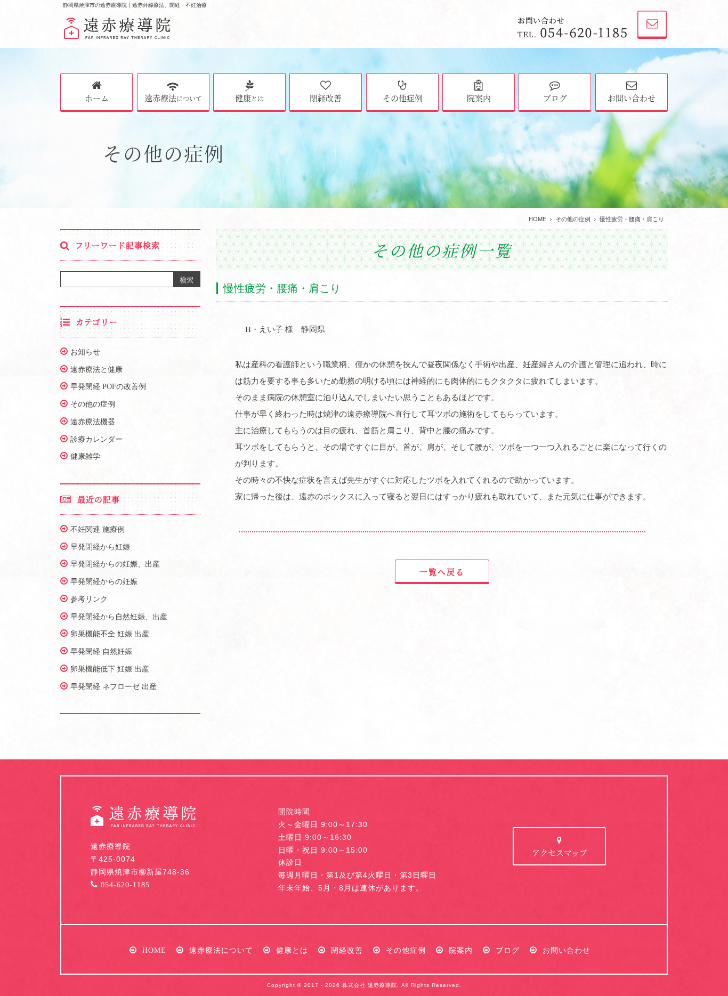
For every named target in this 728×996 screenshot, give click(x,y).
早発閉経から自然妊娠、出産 (118, 616)
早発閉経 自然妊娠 (101, 651)
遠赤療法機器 (92, 421)
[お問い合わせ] (647, 30)
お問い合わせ (632, 97)
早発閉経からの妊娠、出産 (115, 564)
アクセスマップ (559, 852)
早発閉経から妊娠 (100, 546)
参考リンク (89, 599)
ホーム (97, 97)
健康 (249, 97)
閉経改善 (326, 97)
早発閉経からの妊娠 (103, 581)
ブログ (555, 97)
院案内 (479, 97)
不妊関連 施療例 (97, 529)
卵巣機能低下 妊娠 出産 (109, 669)
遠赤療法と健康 (96, 369)
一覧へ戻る (442, 571)
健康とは (292, 950)
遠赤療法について (221, 950)
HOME (537, 219)
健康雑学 (85, 456)
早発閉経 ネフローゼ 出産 (113, 686)
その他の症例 (573, 219)
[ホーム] (117, 30)
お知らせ (85, 351)
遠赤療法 (173, 97)
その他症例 (403, 97)
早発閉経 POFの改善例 (108, 386)
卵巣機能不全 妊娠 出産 (109, 633)
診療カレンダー (96, 439)
